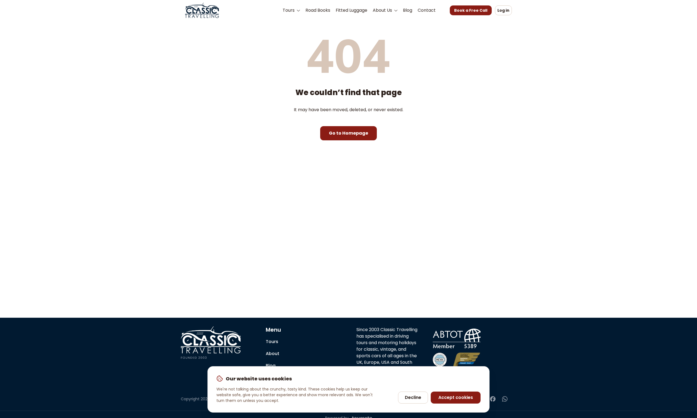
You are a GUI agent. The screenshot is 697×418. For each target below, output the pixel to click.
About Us (383, 10)
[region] (348, 389)
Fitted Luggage (351, 10)
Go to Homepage (348, 133)
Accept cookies (455, 397)
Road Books (317, 10)
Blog (407, 10)
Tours (289, 10)
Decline (413, 397)
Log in (503, 10)
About (272, 353)
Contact (427, 10)
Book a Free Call (470, 10)
